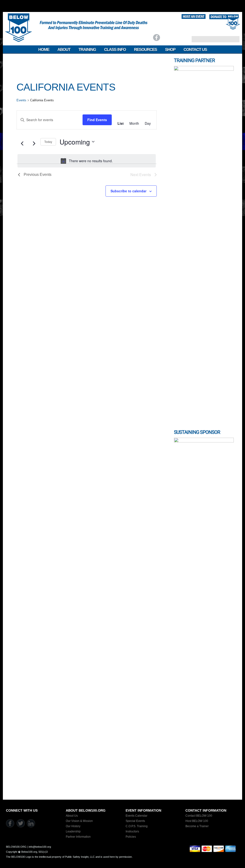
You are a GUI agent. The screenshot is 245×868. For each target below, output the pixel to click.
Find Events (97, 119)
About (63, 49)
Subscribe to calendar (128, 191)
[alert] (86, 160)
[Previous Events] (22, 143)
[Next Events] (34, 143)
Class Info (115, 49)
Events (21, 100)
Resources (145, 49)
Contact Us (195, 49)
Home (43, 49)
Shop (170, 49)
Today (48, 142)
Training (87, 49)
